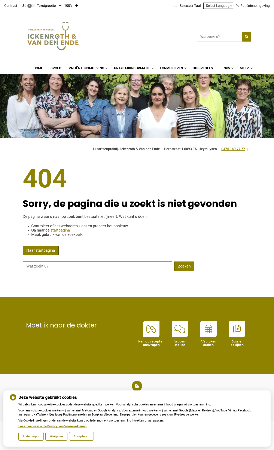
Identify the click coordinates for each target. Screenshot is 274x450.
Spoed (56, 68)
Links (225, 68)
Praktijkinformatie (132, 68)
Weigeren (56, 436)
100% (68, 6)
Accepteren (81, 436)
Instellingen (31, 436)
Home (38, 68)
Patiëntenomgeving (86, 68)
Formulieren (171, 68)
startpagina (60, 230)
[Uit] (31, 5)
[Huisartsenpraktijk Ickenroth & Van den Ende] (53, 36)
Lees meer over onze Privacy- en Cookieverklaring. (52, 426)
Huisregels (203, 68)
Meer (244, 68)
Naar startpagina (40, 250)
